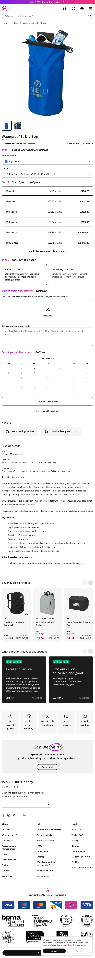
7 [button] (8, 373)
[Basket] (82, 8)
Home (6, 23)
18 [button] (60, 378)
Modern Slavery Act (80, 856)
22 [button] (21, 383)
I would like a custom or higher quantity (47, 251)
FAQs (39, 846)
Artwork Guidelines (21, 296)
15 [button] (21, 378)
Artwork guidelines (46, 835)
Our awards (7, 840)
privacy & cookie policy (76, 945)
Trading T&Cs (77, 835)
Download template (60, 431)
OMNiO (5, 854)
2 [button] (34, 368)
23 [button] (35, 383)
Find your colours (45, 870)
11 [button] (60, 373)
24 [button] (47, 383)
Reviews (6, 865)
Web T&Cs (76, 829)
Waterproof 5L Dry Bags (34, 23)
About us (6, 829)
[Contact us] (64, 8)
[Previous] (84, 582)
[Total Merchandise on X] (14, 815)
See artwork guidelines (23, 431)
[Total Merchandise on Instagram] (8, 815)
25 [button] (60, 383)
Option (5, 168)
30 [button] (35, 387)
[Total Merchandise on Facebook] (3, 815)
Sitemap (40, 856)
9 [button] (34, 373)
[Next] (90, 582)
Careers (5, 870)
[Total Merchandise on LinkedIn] (24, 815)
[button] (47, 16)
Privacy (74, 840)
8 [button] (21, 373)
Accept (54, 951)
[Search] (89, 16)
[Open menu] (90, 8)
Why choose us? (9, 835)
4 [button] (60, 368)
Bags (15, 23)
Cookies (75, 862)
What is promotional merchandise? (46, 863)
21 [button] (8, 383)
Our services (43, 876)
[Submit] (47, 804)
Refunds (75, 846)
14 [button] (8, 378)
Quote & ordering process (49, 829)
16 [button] (35, 378)
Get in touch (47, 767)
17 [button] (47, 378)
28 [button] (8, 387)
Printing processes (45, 840)
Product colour (9, 155)
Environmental (78, 851)
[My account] (73, 8)
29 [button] (21, 387)
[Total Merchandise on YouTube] (18, 815)
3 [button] (47, 368)
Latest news (42, 851)
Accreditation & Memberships (9, 847)
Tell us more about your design (16, 326)
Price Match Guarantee (82, 867)
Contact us (88, 143)
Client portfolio (9, 859)
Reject (78, 951)
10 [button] (47, 373)
